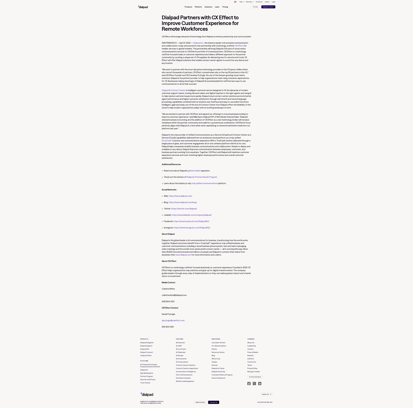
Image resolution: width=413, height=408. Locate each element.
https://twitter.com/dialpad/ (184, 208)
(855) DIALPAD (200, 402)
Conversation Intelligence (186, 372)
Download (259, 2)
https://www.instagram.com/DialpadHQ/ (192, 227)
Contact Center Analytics (185, 365)
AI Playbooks (180, 352)
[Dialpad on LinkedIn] (259, 383)
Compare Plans (146, 355)
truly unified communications (205, 183)
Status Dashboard (218, 378)
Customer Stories (218, 343)
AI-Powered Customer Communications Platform (150, 366)
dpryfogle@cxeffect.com (173, 320)
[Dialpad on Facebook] (249, 383)
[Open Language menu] (235, 2)
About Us (250, 343)
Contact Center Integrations (187, 368)
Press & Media (252, 352)
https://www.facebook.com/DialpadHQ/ (191, 221)
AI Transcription (182, 362)
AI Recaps (179, 355)
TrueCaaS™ (167, 140)
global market (194, 170)
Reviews (250, 355)
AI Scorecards (181, 359)
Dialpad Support (146, 346)
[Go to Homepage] (147, 7)
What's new (216, 359)
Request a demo (268, 7)
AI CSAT (179, 346)
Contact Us (251, 362)
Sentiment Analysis (183, 378)
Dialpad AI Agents (147, 343)
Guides (214, 362)
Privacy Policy (252, 368)
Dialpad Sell (144, 349)
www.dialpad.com (183, 255)
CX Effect (239, 46)
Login (273, 2)
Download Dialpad (255, 377)
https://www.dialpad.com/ (180, 196)
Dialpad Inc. (198, 43)
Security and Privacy (147, 380)
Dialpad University (218, 372)
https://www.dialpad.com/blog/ (183, 202)
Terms (249, 365)
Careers (250, 349)
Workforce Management (185, 381)
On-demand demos (219, 346)
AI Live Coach (181, 349)
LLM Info (250, 359)
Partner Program (146, 376)
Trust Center (145, 383)
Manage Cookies (253, 372)
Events (214, 349)
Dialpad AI (144, 370)
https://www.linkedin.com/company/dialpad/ (192, 215)
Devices (215, 365)
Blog (213, 355)
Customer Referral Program (222, 375)
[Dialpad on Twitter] (254, 383)
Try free (255, 7)
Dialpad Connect (146, 352)
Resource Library (218, 352)
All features (180, 343)
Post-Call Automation (184, 375)
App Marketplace (146, 373)
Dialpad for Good (218, 368)
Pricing (225, 7)
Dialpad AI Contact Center (173, 90)
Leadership (251, 346)
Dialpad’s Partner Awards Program (202, 177)
